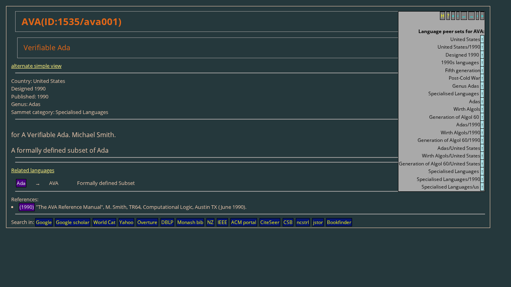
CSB (288, 222)
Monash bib (190, 222)
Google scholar (72, 222)
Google (44, 222)
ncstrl (303, 222)
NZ (210, 222)
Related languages (32, 170)
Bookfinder (339, 222)
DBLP (167, 222)
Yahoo (126, 222)
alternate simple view (36, 65)
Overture (147, 222)
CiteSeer (269, 222)
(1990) (27, 207)
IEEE (222, 222)
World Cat (104, 222)
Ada (21, 183)
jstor (318, 222)
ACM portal (243, 222)
